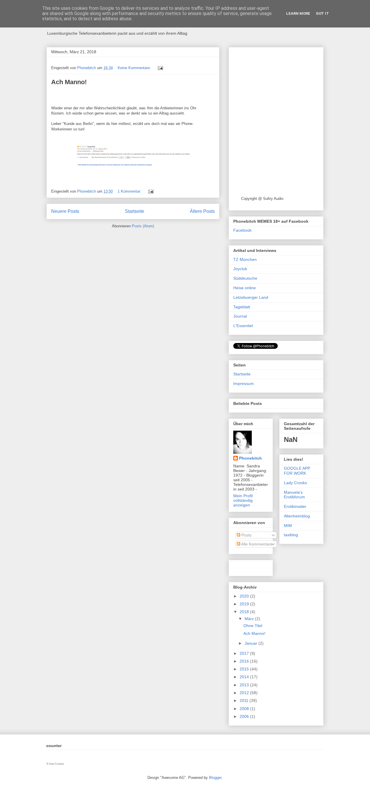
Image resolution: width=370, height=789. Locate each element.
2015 (245, 669)
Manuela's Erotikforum (294, 494)
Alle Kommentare (256, 544)
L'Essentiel (243, 325)
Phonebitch (250, 458)
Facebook (242, 230)
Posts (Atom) (143, 226)
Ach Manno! (69, 82)
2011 (244, 700)
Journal (240, 316)
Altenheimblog (297, 516)
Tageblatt (241, 307)
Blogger (215, 777)
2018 (245, 611)
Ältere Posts (202, 211)
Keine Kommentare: (135, 68)
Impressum (243, 383)
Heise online (244, 287)
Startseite (134, 211)
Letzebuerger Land (250, 297)
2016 (245, 661)
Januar (251, 643)
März (250, 618)
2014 (245, 676)
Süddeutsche (245, 278)
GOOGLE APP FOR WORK (297, 470)
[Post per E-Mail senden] (160, 68)
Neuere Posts (65, 211)
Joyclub (240, 268)
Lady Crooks (295, 482)
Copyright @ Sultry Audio (262, 198)
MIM (288, 525)
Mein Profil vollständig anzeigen (243, 500)
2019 (245, 604)
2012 (245, 692)
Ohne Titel (252, 625)
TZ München (245, 259)
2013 (245, 685)
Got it (322, 13)
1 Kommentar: (130, 191)
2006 (245, 716)
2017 (245, 653)
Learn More (298, 13)
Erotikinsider (295, 506)
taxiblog (291, 534)
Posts (245, 535)
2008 (245, 708)
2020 (245, 596)
